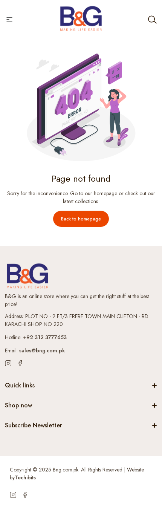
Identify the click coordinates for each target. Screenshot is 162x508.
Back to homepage (81, 219)
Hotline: (36, 337)
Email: (35, 350)
